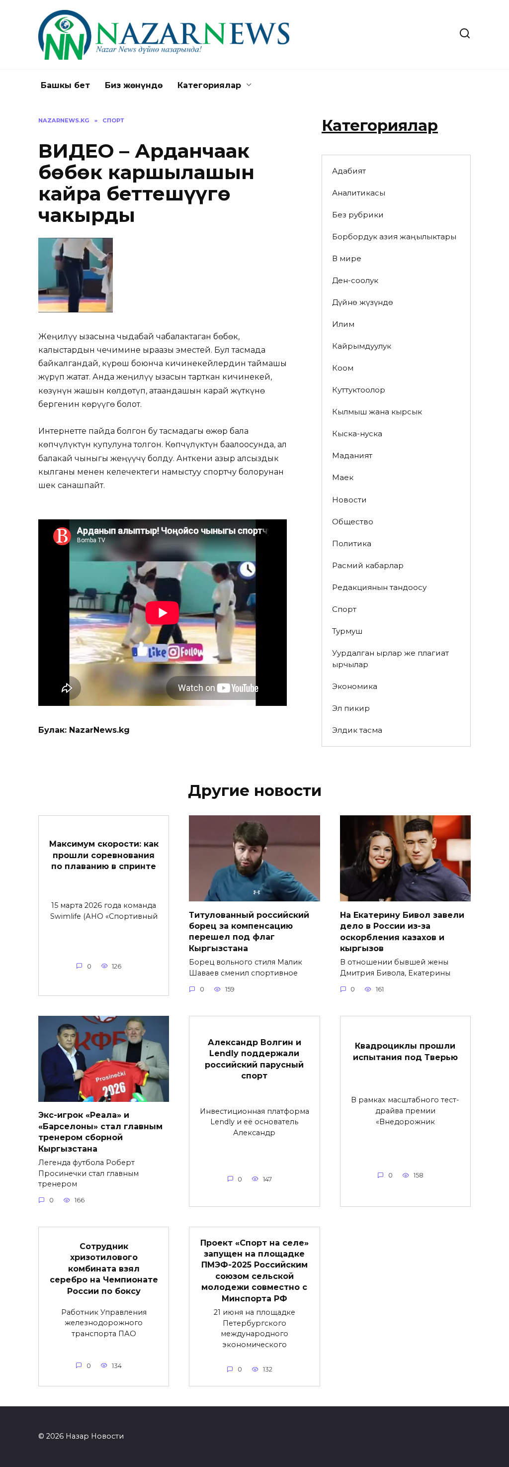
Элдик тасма (357, 730)
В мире (346, 258)
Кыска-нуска (357, 433)
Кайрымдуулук (361, 346)
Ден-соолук (355, 280)
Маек (342, 477)
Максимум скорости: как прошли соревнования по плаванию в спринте (104, 855)
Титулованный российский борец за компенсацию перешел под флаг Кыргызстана (249, 931)
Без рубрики (358, 214)
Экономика (354, 686)
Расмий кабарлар (368, 565)
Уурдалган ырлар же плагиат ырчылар (390, 658)
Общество (352, 521)
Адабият (349, 171)
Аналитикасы (358, 192)
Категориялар (209, 85)
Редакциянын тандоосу (379, 587)
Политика (351, 543)
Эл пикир (351, 708)
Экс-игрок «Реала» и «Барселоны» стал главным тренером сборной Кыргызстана (100, 1131)
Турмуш (347, 631)
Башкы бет (65, 85)
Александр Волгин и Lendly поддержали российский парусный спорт (254, 1059)
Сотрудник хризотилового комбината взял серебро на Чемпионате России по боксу (104, 1269)
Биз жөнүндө (134, 85)
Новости (349, 499)
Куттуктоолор (358, 389)
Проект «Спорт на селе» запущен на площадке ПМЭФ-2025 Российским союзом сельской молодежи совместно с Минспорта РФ (254, 1270)
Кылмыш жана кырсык (377, 411)
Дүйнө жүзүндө (362, 302)
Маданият (352, 455)
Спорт (344, 609)
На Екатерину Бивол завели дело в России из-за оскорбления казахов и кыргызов (402, 931)
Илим (343, 324)
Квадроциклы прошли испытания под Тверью (405, 1051)
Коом (342, 368)
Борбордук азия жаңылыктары (394, 236)
